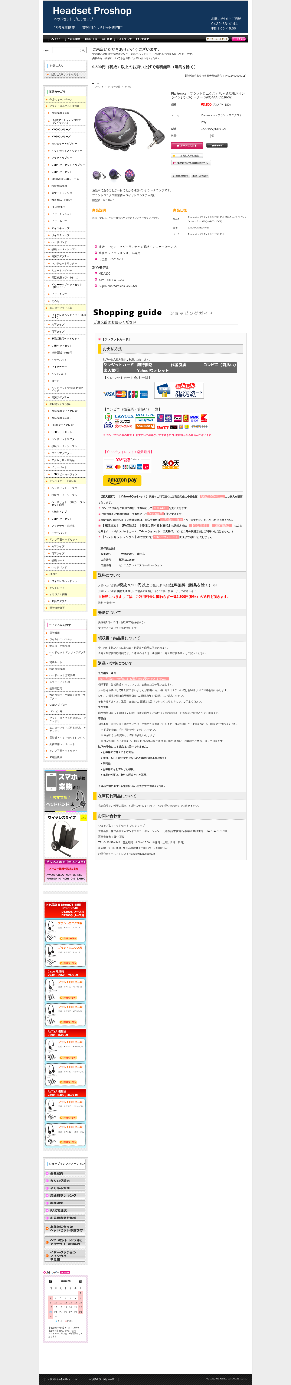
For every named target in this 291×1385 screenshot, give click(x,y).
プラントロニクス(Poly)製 (107, 86)
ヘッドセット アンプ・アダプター (67, 654)
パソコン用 (55, 711)
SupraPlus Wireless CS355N (118, 286)
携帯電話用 (55, 688)
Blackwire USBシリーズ (65, 178)
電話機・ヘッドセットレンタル (67, 737)
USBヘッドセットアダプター (68, 164)
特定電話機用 (59, 185)
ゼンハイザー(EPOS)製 (62, 481)
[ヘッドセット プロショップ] (145, 32)
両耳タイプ (58, 331)
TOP (58, 39)
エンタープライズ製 (60, 307)
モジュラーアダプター (64, 143)
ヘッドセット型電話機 (62, 675)
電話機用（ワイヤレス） (66, 277)
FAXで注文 (142, 39)
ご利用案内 (74, 39)
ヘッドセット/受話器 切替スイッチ (68, 389)
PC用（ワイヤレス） (64, 425)
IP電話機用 (55, 757)
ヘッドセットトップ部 (64, 488)
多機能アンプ (59, 511)
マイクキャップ (60, 228)
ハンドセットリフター (64, 263)
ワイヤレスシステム (60, 639)
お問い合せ (91, 39)
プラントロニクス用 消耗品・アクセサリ (67, 720)
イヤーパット (59, 467)
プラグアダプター (62, 157)
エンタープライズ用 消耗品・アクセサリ (67, 729)
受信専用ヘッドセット (62, 744)
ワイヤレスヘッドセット (66, 581)
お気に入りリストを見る (64, 74)
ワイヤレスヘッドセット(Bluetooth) (69, 316)
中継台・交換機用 (59, 646)
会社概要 (107, 39)
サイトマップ (124, 39)
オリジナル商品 (58, 594)
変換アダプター (60, 601)
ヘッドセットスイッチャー (67, 150)
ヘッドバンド (59, 242)
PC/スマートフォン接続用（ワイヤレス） (66, 121)
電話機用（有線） (62, 112)
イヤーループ (59, 221)
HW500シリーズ (61, 129)
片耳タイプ (58, 324)
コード (55, 380)
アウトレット (57, 587)
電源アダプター (60, 256)
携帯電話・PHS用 (62, 200)
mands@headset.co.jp (142, 853)
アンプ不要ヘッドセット (63, 539)
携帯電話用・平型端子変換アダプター (67, 696)
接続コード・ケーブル (64, 249)
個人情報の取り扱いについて (64, 1379)
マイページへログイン (217, 39)
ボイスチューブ (60, 235)
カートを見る (238, 39)
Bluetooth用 (58, 207)
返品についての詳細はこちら (192, 163)
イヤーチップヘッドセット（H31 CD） (67, 286)
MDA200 (104, 273)
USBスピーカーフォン (64, 474)
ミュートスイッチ (62, 270)
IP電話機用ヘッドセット (65, 338)
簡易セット (55, 662)
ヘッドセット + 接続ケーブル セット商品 (69, 503)
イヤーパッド (59, 359)
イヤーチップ (59, 294)
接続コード (58, 560)
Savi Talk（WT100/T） (114, 279)
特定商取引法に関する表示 (101, 1379)
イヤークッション (62, 214)
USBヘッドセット (62, 171)
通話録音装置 (57, 607)
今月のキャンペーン (60, 99)
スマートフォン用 (62, 193)
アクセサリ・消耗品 (63, 460)
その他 (128, 86)
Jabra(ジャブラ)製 (60, 404)
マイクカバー (59, 366)
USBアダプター (58, 704)
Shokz (53, 574)
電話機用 (54, 632)
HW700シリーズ (61, 136)
